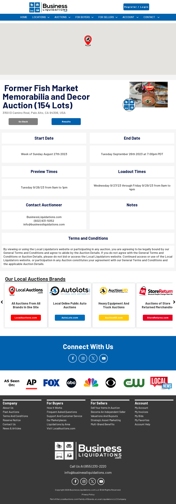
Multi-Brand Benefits (102, 424)
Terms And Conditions (15, 416)
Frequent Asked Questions (62, 411)
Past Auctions (11, 411)
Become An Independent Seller (108, 411)
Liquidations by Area (58, 424)
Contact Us (9, 424)
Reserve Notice (12, 420)
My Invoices (141, 411)
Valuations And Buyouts (104, 416)
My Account (141, 407)
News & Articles (12, 428)
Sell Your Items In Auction (105, 407)
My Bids (139, 416)
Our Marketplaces (57, 420)
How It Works (54, 407)
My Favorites (142, 420)
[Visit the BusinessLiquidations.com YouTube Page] (103, 358)
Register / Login (136, 6)
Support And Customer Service (64, 416)
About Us (8, 407)
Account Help (142, 424)
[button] (88, 40)
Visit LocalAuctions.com (61, 428)
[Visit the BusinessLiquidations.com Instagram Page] (83, 358)
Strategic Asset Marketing (106, 420)
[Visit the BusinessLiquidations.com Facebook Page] (72, 358)
